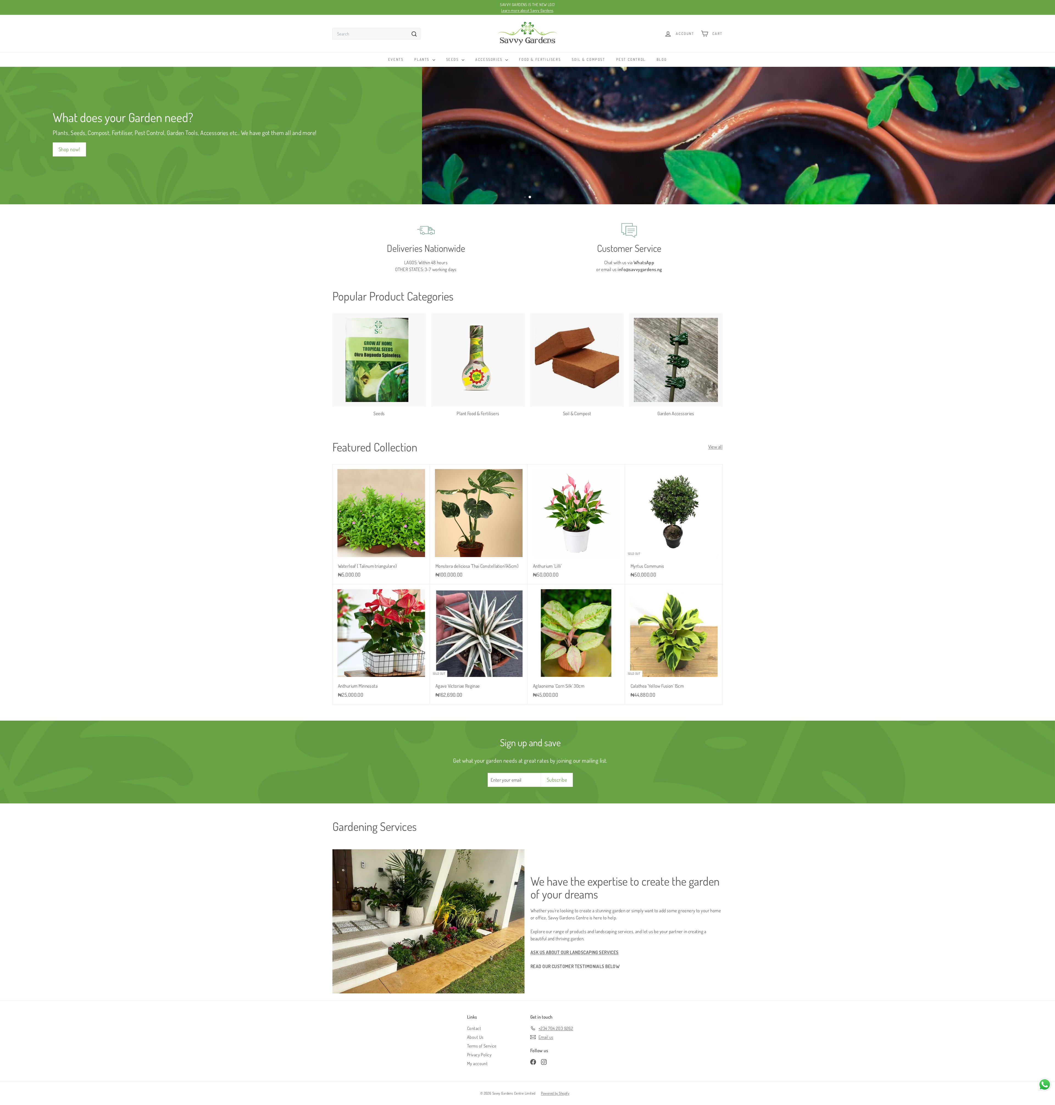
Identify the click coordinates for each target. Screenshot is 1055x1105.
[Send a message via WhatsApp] (1044, 1084)
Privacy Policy (479, 1054)
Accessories (489, 59)
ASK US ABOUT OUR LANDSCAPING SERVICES (575, 952)
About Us (475, 1037)
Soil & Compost (588, 59)
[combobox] (376, 34)
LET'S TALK (703, 148)
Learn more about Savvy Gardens (527, 10)
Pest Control (631, 59)
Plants (422, 59)
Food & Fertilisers (540, 59)
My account (477, 1063)
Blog (662, 59)
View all (715, 447)
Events (396, 59)
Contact (474, 1028)
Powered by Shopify (555, 1093)
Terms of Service (481, 1046)
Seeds (453, 59)
